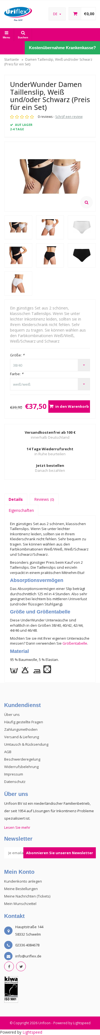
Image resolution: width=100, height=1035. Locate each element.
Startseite (11, 59)
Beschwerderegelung (22, 759)
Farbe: (16, 373)
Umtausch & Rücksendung (26, 744)
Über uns (12, 714)
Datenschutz (15, 781)
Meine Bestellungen (21, 888)
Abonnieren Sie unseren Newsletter (59, 852)
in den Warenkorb (72, 406)
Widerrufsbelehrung (21, 766)
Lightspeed (82, 1023)
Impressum (13, 774)
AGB (7, 751)
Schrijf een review (68, 116)
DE (55, 14)
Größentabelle (74, 643)
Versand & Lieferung (21, 736)
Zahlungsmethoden (21, 729)
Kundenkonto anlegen (23, 881)
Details (16, 499)
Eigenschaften (21, 510)
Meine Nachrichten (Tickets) (27, 896)
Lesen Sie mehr (17, 827)
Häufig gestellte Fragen (23, 721)
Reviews (44, 499)
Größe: (17, 355)
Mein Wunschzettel (20, 903)
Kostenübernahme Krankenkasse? (62, 47)
